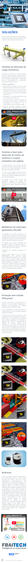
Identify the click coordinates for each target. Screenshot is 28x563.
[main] (14, 32)
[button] (1, 2)
